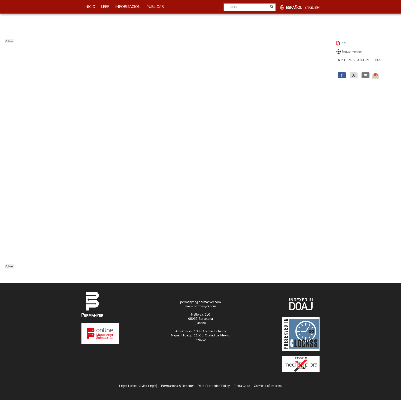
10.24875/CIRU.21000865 (362, 60)
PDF (344, 43)
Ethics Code (241, 386)
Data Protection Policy (213, 386)
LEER (105, 6)
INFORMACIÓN (128, 6)
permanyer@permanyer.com (200, 302)
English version (352, 52)
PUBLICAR (155, 6)
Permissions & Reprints (177, 386)
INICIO (89, 6)
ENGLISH (312, 7)
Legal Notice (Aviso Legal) (138, 386)
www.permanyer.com (200, 306)
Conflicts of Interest (268, 386)
